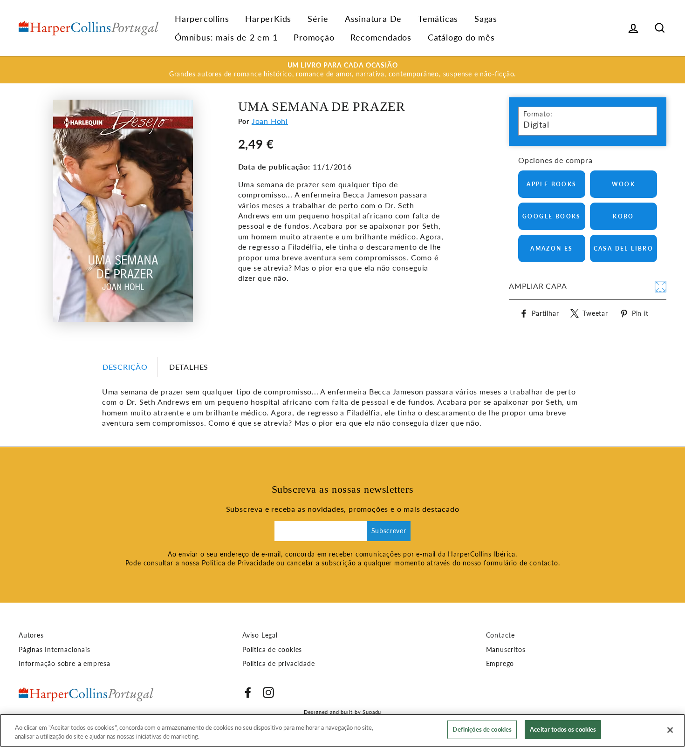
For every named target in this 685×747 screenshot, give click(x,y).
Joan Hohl (270, 120)
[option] (342, 70)
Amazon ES (551, 248)
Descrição (125, 366)
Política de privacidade (278, 663)
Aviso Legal (260, 635)
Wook (624, 184)
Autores (31, 635)
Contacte (500, 635)
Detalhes (188, 366)
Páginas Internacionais (54, 649)
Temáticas (438, 19)
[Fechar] (670, 730)
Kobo (623, 216)
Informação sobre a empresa (64, 663)
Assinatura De (373, 19)
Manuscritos (506, 649)
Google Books (551, 216)
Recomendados (380, 37)
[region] (342, 730)
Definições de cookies (482, 729)
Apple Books (551, 184)
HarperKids (268, 19)
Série (318, 19)
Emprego (500, 663)
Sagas (485, 19)
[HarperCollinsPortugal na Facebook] (247, 692)
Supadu (372, 712)
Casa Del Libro (624, 248)
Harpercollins (202, 19)
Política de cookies (272, 649)
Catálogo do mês (461, 37)
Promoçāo (314, 37)
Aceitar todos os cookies (563, 729)
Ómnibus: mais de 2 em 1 (226, 37)
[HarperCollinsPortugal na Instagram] (268, 692)
